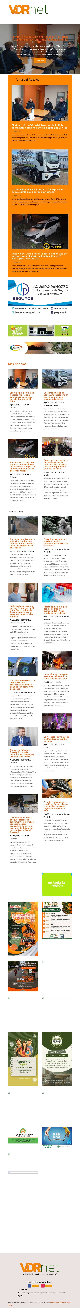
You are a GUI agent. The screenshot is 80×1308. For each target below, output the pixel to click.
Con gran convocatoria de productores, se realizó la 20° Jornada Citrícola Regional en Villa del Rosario (56, 464)
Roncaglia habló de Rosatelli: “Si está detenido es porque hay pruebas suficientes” (22, 753)
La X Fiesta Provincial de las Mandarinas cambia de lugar (56, 739)
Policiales (13, 477)
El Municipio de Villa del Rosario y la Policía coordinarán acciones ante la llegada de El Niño (40, 39)
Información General (51, 405)
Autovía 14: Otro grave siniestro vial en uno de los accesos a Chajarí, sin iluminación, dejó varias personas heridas (39, 256)
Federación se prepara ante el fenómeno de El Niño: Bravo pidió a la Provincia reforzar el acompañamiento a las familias (22, 611)
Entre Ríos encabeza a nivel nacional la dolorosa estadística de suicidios (56, 542)
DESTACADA (26, 405)
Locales (12, 407)
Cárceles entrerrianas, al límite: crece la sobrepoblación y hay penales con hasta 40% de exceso (23, 684)
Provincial (30, 551)
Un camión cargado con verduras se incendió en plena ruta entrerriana (56, 676)
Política (23, 551)
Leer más (40, 60)
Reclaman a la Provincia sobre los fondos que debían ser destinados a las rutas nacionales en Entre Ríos (22, 543)
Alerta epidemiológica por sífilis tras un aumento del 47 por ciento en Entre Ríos (55, 609)
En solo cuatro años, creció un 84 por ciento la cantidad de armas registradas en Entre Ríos (56, 806)
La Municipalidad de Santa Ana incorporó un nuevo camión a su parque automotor (37, 190)
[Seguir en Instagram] (43, 1286)
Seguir (35, 1286)
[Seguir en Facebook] (29, 1286)
